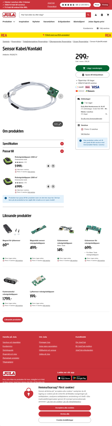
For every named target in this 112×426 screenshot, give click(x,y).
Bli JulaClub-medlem (84, 346)
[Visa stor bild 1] (33, 96)
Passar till (8, 151)
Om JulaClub (81, 342)
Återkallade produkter (11, 358)
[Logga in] (95, 14)
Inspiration (24, 22)
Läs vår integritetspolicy (72, 402)
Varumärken (49, 22)
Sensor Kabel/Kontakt (98, 42)
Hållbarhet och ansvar (47, 350)
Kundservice (88, 28)
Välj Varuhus (85, 134)
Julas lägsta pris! (96, 22)
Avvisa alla (64, 414)
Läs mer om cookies (54, 402)
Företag (105, 5)
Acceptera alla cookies (64, 408)
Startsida (6, 42)
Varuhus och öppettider (12, 342)
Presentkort (52, 6)
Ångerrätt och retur (10, 354)
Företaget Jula (44, 342)
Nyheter (36, 22)
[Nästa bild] (60, 96)
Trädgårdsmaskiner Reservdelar (35, 42)
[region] (56, 404)
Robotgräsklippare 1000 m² (35, 180)
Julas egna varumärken (48, 346)
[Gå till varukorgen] (108, 14)
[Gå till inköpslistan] (102, 14)
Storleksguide (8, 350)
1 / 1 (56, 124)
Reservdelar (16, 42)
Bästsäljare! (79, 22)
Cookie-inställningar (64, 420)
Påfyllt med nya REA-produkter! (57, 35)
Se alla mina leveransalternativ (91, 118)
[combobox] (55, 14)
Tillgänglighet (8, 362)
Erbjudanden (64, 22)
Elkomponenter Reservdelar (60, 42)
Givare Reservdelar (80, 42)
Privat (97, 5)
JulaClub (51, 3)
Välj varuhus (104, 28)
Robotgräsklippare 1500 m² (35, 159)
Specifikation (10, 144)
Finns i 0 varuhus (26, 172)
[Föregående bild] (5, 96)
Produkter (7, 22)
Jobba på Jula (44, 354)
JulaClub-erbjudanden (84, 350)
